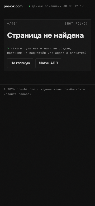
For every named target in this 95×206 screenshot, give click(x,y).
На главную (20, 63)
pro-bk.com (13, 6)
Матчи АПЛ (48, 63)
